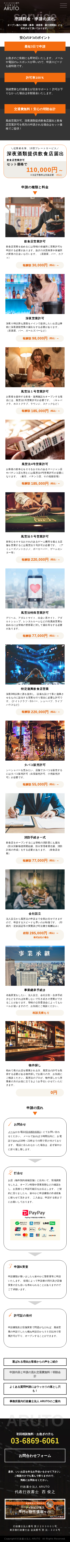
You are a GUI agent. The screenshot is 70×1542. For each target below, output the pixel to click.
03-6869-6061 (33, 1132)
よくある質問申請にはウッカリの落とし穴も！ (35, 1388)
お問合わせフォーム (35, 1456)
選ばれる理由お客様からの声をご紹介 (35, 1361)
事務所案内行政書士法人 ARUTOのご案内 (35, 1401)
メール (11, 1132)
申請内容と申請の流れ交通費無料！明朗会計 (35, 1374)
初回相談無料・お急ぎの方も (35, 1439)
